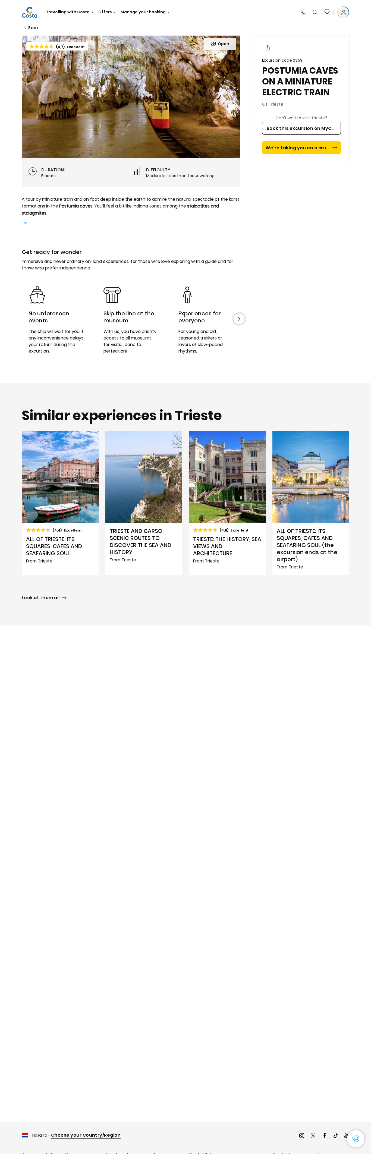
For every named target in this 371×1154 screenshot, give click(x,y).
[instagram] (301, 1136)
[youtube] (346, 1136)
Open (223, 43)
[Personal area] (343, 12)
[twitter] (313, 1136)
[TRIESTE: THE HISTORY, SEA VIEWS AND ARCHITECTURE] (227, 503)
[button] (327, 12)
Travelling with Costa (68, 12)
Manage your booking (143, 12)
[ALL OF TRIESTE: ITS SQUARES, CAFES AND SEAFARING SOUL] (60, 503)
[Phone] (303, 12)
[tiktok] (336, 1136)
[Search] (315, 12)
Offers (105, 12)
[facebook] (324, 1136)
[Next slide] (239, 318)
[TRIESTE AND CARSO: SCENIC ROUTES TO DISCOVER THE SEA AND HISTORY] (144, 503)
